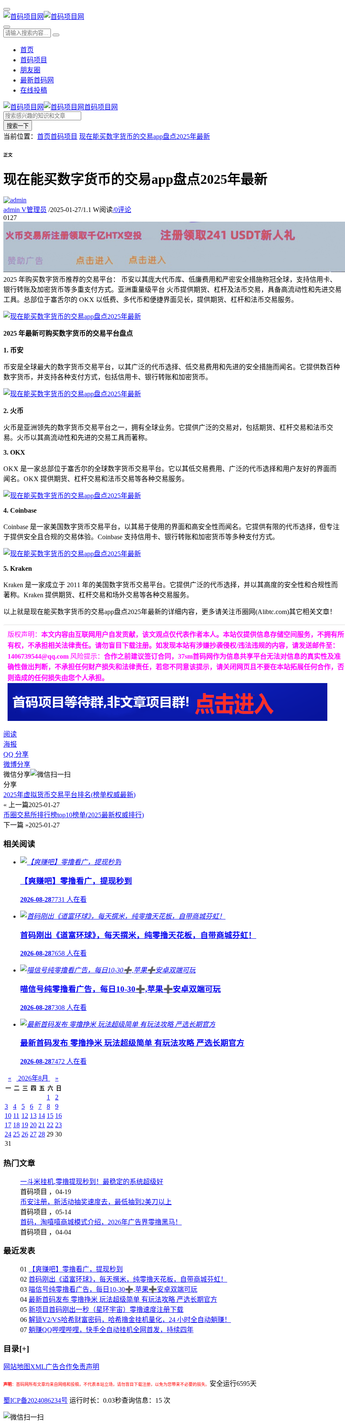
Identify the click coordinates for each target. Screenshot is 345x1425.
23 (58, 1124)
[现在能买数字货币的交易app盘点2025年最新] (72, 316)
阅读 (10, 734)
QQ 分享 (16, 754)
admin (25, 209)
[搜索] (6, 27)
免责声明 (85, 1366)
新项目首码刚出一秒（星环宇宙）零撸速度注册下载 (106, 1309)
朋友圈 (30, 70)
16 (58, 1115)
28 (41, 1134)
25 (16, 1134)
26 (24, 1134)
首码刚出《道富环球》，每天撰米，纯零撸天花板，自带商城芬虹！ (128, 1279)
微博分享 (16, 764)
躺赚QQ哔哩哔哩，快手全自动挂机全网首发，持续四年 (111, 1329)
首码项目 (33, 60)
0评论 (122, 209)
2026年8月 (33, 1078)
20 (33, 1124)
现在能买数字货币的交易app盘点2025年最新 (144, 136)
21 (41, 1124)
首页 (27, 49)
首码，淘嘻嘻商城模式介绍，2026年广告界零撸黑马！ (101, 1222)
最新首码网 (37, 80)
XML (37, 1366)
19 (24, 1124)
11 (16, 1115)
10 (8, 1115)
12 (24, 1115)
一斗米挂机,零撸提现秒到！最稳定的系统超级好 (91, 1181)
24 (8, 1134)
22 (50, 1124)
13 (33, 1115)
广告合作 (58, 1366)
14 (41, 1115)
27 (33, 1134)
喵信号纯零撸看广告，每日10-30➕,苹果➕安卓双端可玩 (113, 1289)
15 (50, 1115)
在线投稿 (33, 90)
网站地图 (16, 1366)
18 (16, 1124)
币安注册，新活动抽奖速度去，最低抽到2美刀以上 (96, 1201)
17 (8, 1124)
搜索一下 (18, 126)
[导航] (6, 9)
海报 (10, 744)
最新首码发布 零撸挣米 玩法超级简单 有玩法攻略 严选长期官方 (123, 1299)
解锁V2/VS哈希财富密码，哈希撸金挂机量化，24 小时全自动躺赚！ (130, 1319)
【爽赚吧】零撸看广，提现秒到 (76, 1269)
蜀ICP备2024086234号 (35, 1400)
